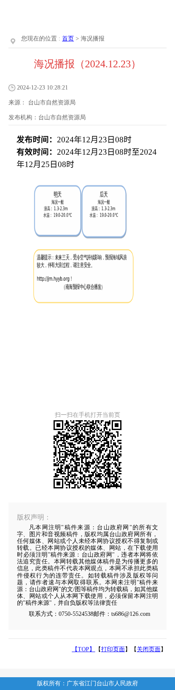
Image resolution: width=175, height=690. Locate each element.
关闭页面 (149, 649)
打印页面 (113, 649)
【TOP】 (83, 649)
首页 (68, 38)
